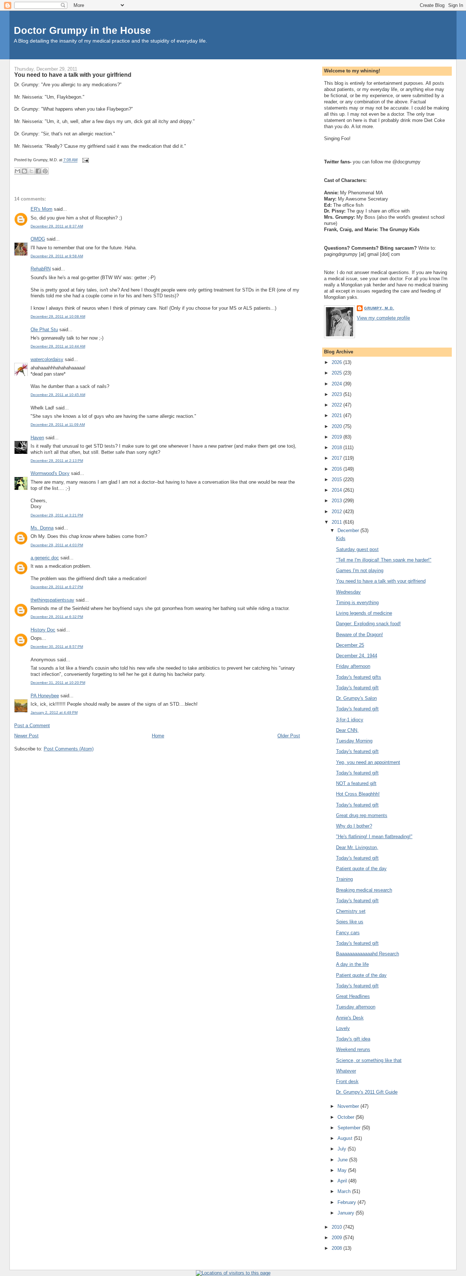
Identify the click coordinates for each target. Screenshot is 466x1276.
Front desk (347, 1081)
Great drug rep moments (361, 815)
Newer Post (26, 735)
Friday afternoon (353, 666)
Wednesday (348, 592)
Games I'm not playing (359, 570)
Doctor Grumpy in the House (82, 30)
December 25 (350, 645)
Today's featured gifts (358, 677)
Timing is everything (357, 602)
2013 (337, 500)
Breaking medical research (364, 890)
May (342, 1170)
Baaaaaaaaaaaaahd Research (367, 953)
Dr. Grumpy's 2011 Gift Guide (367, 1092)
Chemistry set (351, 911)
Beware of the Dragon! (359, 634)
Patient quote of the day (361, 868)
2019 (337, 437)
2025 (337, 373)
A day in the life (352, 964)
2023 (337, 394)
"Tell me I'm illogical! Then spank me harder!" (383, 560)
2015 (337, 479)
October (346, 1117)
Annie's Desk (350, 1018)
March (344, 1191)
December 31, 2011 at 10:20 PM (58, 683)
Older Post (288, 735)
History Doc (43, 630)
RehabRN (41, 269)
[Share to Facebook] (38, 171)
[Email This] (17, 171)
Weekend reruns (353, 1049)
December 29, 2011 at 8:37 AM (57, 226)
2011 (337, 522)
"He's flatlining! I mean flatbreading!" (374, 836)
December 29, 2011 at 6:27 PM (57, 587)
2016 (337, 469)
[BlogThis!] (24, 171)
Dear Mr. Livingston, (357, 847)
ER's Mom (41, 209)
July (342, 1149)
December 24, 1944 (356, 655)
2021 (337, 415)
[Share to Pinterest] (45, 171)
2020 (337, 426)
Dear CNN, (347, 730)
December (348, 530)
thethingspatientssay (52, 600)
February (347, 1202)
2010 (337, 1227)
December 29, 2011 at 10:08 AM (58, 316)
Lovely (343, 1028)
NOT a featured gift (356, 783)
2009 (337, 1237)
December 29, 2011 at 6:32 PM (57, 617)
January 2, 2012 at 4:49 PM (54, 712)
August (345, 1138)
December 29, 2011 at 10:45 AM (58, 395)
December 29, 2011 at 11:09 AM (58, 425)
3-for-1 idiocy (349, 719)
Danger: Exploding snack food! (368, 623)
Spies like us (349, 921)
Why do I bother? (354, 826)
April (342, 1181)
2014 (337, 490)
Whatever (346, 1071)
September (349, 1127)
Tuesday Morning (354, 741)
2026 (337, 362)
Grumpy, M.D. (379, 308)
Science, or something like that (369, 1060)
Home (158, 735)
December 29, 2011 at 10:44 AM (58, 346)
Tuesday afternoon (355, 1007)
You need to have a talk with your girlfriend (72, 74)
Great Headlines (353, 996)
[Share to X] (31, 171)
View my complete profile (383, 318)
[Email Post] (84, 160)
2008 (337, 1248)
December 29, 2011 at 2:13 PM (57, 461)
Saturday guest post (357, 549)
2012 (337, 511)
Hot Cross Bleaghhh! (358, 794)
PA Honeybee (45, 695)
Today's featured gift (357, 687)
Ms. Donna (42, 528)
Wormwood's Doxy (50, 473)
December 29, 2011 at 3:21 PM (57, 515)
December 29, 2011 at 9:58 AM (57, 256)
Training (344, 879)
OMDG (38, 239)
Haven (37, 437)
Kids (340, 538)
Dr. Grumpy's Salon (356, 698)
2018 (337, 447)
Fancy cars (348, 932)
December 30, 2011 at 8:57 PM (57, 647)
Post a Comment (32, 725)
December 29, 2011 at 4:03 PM (57, 545)
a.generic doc (45, 557)
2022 (337, 405)
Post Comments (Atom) (69, 749)
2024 (337, 384)
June (343, 1159)
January (346, 1213)
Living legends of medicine (364, 613)
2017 (337, 458)
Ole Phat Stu (44, 329)
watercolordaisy (47, 359)
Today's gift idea (353, 1039)
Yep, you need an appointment (368, 762)
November (348, 1106)
